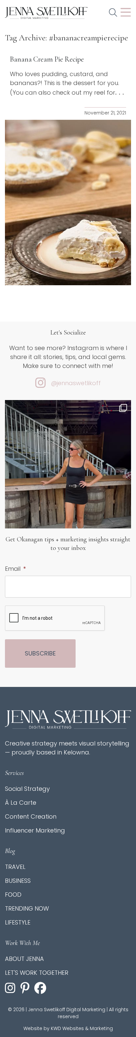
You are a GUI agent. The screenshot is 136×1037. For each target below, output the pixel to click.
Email (15, 568)
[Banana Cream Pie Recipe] (68, 202)
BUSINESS (18, 881)
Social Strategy (27, 789)
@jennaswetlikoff (76, 383)
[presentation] (55, 618)
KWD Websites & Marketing (82, 1028)
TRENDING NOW (27, 908)
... (120, 92)
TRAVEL (15, 867)
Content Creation (30, 816)
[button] (113, 13)
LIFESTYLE (17, 922)
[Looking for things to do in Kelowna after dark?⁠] (68, 484)
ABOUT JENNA (24, 959)
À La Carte (20, 802)
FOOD (13, 894)
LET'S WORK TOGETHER (36, 973)
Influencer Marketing (35, 830)
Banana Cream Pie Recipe (47, 59)
